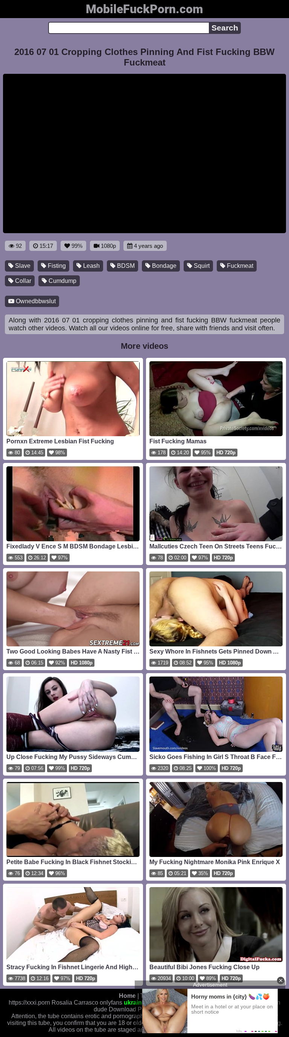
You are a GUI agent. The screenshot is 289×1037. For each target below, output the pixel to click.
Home (127, 996)
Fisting (56, 266)
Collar (22, 281)
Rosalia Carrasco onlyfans (87, 1002)
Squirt (201, 266)
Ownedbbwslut (35, 301)
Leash (91, 266)
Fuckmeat (239, 266)
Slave (22, 266)
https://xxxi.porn (29, 1002)
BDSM (125, 266)
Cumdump (61, 281)
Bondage (163, 266)
